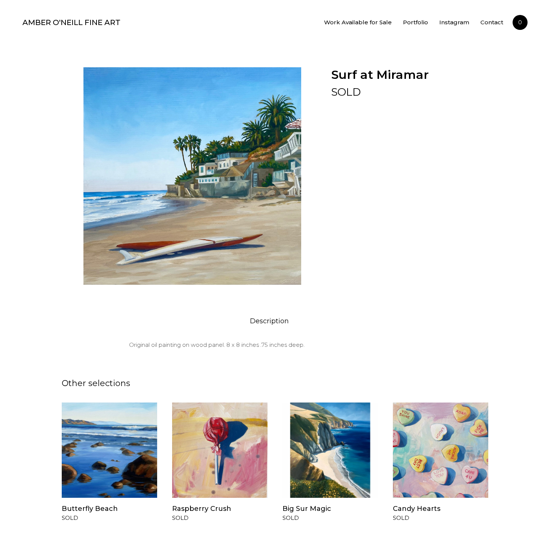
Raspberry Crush (201, 509)
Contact (491, 22)
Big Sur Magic (306, 509)
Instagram (454, 22)
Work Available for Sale (358, 22)
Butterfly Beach (90, 509)
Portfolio (415, 22)
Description (269, 321)
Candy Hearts (416, 509)
